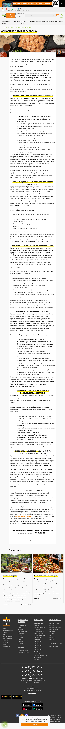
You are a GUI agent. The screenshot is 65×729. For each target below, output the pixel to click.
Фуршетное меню (6, 22)
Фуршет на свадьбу (39, 633)
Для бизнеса (26, 10)
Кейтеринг (16, 21)
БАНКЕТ (21, 647)
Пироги (20, 635)
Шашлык (20, 641)
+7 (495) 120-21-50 (19, 14)
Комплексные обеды (55, 627)
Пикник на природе (10, 576)
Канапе (38, 21)
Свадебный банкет (23, 652)
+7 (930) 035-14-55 (19, 16)
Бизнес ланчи (55, 620)
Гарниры (52, 631)
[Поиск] (54, 16)
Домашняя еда (55, 643)
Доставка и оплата (39, 8)
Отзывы (10, 10)
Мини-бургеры (22, 631)
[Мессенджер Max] (26, 715)
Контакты (17, 10)
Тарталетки (44, 21)
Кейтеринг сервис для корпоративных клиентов (40, 657)
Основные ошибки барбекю (24, 27)
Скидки (60, 21)
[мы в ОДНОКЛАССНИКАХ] (22, 715)
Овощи (51, 639)
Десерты (51, 21)
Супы (50, 635)
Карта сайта (6, 646)
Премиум (33, 21)
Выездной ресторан (39, 635)
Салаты (51, 633)
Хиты (56, 21)
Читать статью (26, 604)
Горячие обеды (53, 629)
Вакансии (5, 642)
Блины (20, 639)
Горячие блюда (53, 646)
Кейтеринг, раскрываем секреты (46, 576)
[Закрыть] (61, 3)
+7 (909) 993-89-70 (32, 675)
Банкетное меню (23, 650)
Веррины (21, 633)
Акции (59, 8)
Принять (34, 724)
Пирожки (20, 637)
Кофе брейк (37, 653)
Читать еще (15, 550)
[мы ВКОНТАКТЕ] (17, 715)
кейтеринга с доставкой (23, 516)
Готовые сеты (23, 22)
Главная (5, 27)
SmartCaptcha (51, 717)
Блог (11, 27)
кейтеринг (52, 721)
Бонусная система (51, 8)
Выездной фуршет (39, 631)
